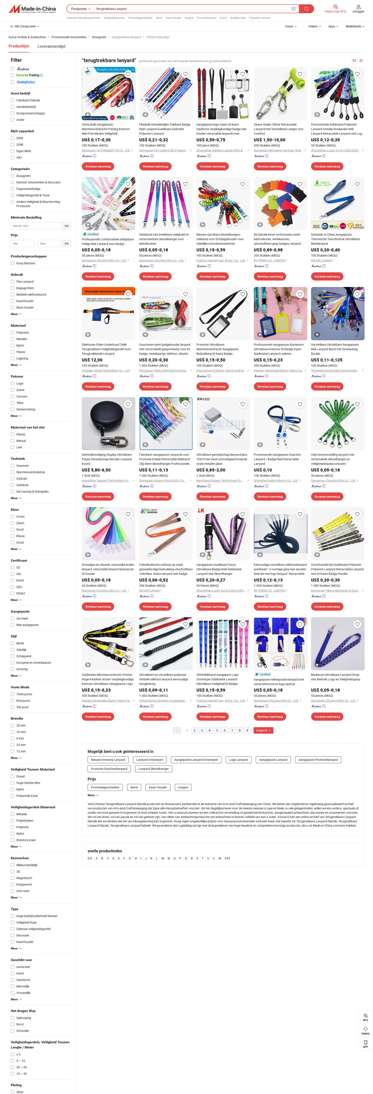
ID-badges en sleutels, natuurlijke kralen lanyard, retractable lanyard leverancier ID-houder (108, 569)
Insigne (189, 17)
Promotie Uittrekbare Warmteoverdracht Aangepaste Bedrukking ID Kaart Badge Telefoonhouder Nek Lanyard (217, 349)
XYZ (227, 858)
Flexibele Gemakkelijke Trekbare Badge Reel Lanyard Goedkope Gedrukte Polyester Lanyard (164, 129)
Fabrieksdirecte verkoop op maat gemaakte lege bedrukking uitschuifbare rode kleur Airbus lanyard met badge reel (166, 569)
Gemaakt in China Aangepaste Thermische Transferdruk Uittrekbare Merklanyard (335, 239)
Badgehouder (238, 17)
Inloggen (358, 11)
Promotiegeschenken (140, 17)
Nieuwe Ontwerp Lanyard (108, 760)
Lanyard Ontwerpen (149, 760)
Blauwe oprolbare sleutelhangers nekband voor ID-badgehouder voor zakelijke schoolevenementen (220, 239)
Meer (91, 795)
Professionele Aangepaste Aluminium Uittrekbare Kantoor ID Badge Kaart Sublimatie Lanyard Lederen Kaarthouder (279, 349)
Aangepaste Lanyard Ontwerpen (196, 760)
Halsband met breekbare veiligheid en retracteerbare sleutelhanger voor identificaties (164, 239)
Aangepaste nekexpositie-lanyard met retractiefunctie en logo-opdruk (279, 681)
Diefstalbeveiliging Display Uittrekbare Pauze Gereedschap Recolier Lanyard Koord (107, 459)
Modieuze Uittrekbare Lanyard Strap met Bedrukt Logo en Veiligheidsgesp (335, 677)
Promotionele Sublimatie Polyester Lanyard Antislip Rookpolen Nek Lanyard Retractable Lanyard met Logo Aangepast (337, 129)
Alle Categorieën (25, 26)
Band (159, 17)
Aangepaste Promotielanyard (318, 760)
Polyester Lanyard (259, 17)
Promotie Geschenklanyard (109, 769)
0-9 (90, 858)
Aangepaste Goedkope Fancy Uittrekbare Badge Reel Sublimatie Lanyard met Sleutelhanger (219, 569)
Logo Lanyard (238, 760)
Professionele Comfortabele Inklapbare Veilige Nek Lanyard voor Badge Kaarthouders (108, 241)
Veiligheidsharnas (114, 17)
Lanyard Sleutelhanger (154, 769)
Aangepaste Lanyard (273, 760)
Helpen (313, 26)
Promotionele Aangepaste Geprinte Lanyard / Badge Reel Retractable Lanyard (277, 459)
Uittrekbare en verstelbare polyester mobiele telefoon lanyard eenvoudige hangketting (163, 679)
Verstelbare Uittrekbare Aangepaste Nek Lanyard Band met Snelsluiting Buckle (335, 349)
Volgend (262, 730)
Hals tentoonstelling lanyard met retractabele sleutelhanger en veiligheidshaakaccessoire (332, 459)
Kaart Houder (173, 17)
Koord (223, 17)
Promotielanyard (206, 17)
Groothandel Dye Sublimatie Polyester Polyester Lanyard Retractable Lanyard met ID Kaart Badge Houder (337, 569)
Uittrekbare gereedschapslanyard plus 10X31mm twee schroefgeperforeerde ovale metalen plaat (221, 459)
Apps (331, 26)
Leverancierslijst (52, 46)
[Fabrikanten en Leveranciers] (32, 8)
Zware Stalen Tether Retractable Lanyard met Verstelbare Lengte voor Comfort (278, 129)
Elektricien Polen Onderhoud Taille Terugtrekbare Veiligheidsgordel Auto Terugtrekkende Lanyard (106, 349)
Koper (289, 26)
